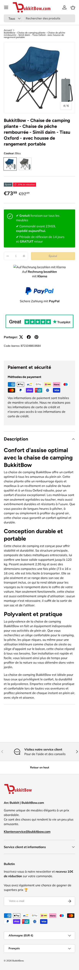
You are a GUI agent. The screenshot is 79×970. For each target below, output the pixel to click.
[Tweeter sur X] (21, 337)
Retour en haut (39, 767)
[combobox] (39, 18)
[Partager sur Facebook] (29, 337)
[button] (73, 7)
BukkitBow (17, 960)
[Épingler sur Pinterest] (36, 337)
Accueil (8, 30)
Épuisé (53, 256)
